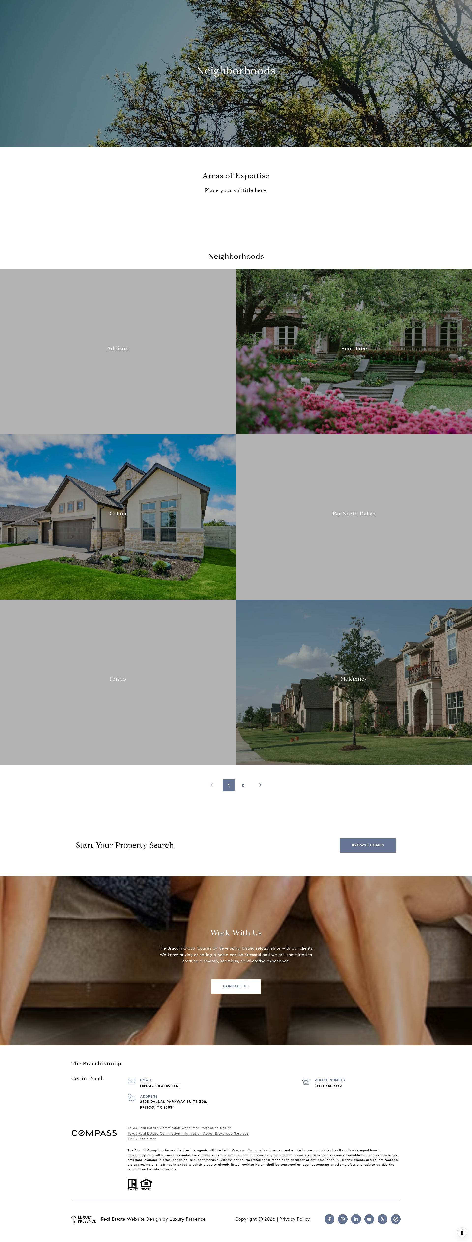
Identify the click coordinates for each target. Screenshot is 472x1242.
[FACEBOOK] (329, 1219)
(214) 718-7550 (328, 1086)
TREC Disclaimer (142, 1139)
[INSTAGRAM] (343, 1219)
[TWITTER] (382, 1219)
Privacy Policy (295, 1219)
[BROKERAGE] (396, 1219)
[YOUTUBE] (369, 1219)
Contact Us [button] (236, 986)
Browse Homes (368, 845)
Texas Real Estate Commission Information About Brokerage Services (188, 1133)
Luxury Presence (188, 1219)
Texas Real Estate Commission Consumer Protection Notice (180, 1128)
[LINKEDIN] (356, 1219)
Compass (255, 1150)
